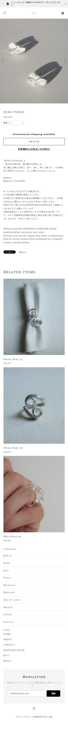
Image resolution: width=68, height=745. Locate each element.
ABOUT (7, 640)
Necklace (9, 585)
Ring (6, 570)
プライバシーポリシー (23, 717)
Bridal (7, 661)
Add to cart (34, 142)
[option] (34, 60)
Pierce (7, 578)
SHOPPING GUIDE (14, 650)
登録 (53, 693)
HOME (7, 634)
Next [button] (65, 61)
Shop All (9, 622)
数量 (5, 123)
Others (7, 614)
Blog (6, 656)
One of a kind (12, 600)
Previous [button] (3, 61)
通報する (22, 252)
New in (7, 556)
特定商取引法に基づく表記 (43, 717)
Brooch (8, 607)
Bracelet (9, 592)
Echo (6, 563)
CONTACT (9, 645)
